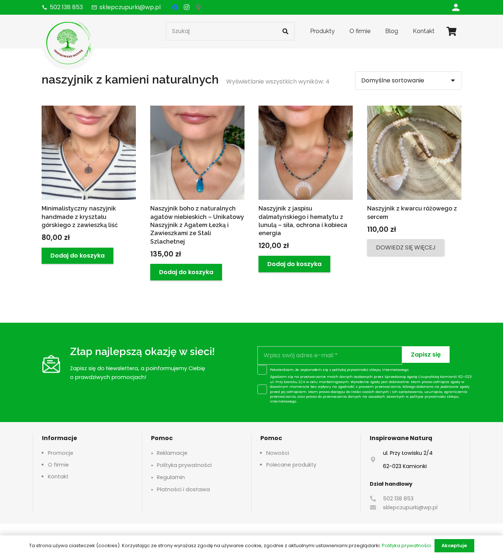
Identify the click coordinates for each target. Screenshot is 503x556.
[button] (77, 256)
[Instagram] (187, 7)
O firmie (58, 464)
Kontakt (58, 476)
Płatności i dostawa (183, 489)
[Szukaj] (285, 31)
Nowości (277, 453)
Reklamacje (172, 453)
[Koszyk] (451, 31)
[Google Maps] (198, 7)
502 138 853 (398, 498)
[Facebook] (175, 7)
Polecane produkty (291, 464)
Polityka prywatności (184, 465)
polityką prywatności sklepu (356, 369)
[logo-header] (68, 42)
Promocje (60, 453)
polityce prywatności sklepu (434, 396)
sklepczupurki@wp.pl (410, 507)
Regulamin (171, 477)
